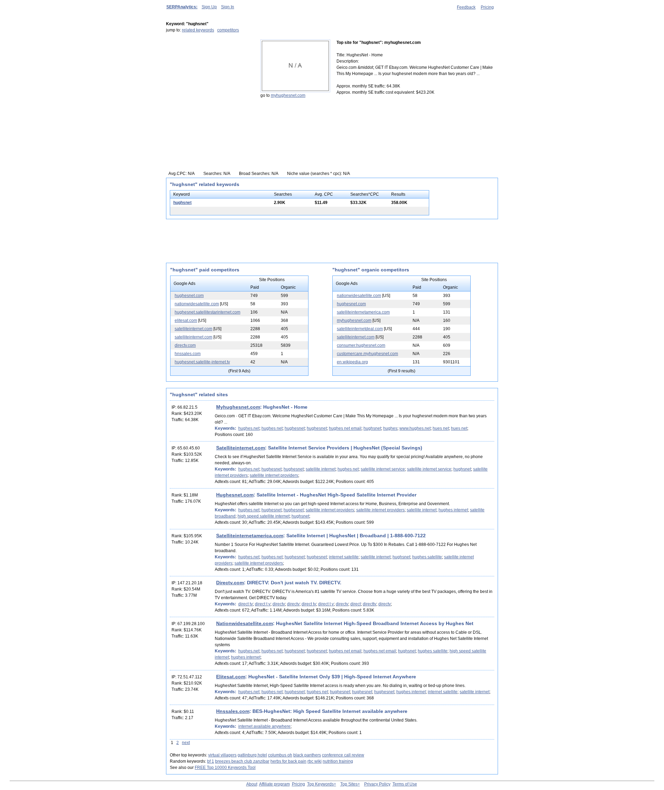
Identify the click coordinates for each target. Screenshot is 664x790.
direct (355, 604)
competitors (228, 30)
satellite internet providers (274, 475)
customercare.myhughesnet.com (367, 353)
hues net (441, 428)
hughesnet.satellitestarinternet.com (207, 312)
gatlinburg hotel (252, 755)
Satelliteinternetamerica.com (249, 535)
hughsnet (182, 202)
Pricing (487, 7)
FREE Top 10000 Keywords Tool (225, 767)
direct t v (262, 604)
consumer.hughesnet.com (361, 345)
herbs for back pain (288, 761)
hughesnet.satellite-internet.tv (202, 362)
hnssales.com (188, 353)
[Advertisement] (209, 82)
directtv (369, 604)
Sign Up (209, 6)
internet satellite (344, 557)
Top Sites (349, 784)
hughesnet (295, 428)
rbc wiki (314, 761)
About (251, 784)
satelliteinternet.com (193, 328)
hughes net (272, 428)
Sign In (227, 6)
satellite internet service (383, 469)
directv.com (185, 345)
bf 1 (210, 761)
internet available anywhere (264, 726)
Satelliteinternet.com (240, 447)
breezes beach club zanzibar (242, 761)
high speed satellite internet (263, 516)
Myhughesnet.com (238, 407)
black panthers (307, 755)
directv (279, 604)
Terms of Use (405, 784)
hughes (390, 428)
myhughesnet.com (288, 95)
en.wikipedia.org (352, 362)
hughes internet (453, 510)
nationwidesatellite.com (197, 303)
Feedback (466, 7)
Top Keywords (320, 784)
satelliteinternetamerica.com (363, 312)
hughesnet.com (189, 295)
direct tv (245, 604)
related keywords (198, 30)
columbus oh (280, 755)
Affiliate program (274, 784)
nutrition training (338, 761)
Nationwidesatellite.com (244, 623)
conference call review (343, 755)
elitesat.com (186, 320)
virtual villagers (222, 755)
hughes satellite (427, 557)
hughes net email (345, 428)
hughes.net (248, 428)
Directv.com (230, 582)
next (186, 742)
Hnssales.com (232, 711)
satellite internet (320, 469)
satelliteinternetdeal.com (360, 328)
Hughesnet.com (234, 495)
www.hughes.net (415, 428)
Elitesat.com (230, 676)
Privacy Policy (377, 784)
